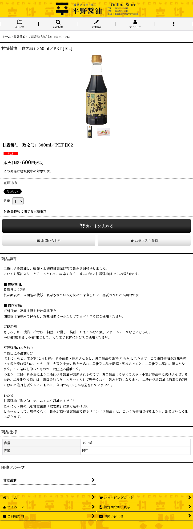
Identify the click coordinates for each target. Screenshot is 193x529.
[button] (58, 24)
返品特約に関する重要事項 (27, 211)
